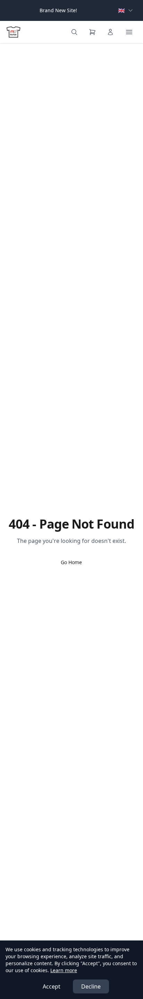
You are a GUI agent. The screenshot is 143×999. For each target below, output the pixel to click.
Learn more (63, 970)
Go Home (71, 562)
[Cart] (92, 32)
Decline (91, 986)
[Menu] (129, 32)
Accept (51, 986)
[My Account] (110, 32)
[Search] (74, 32)
